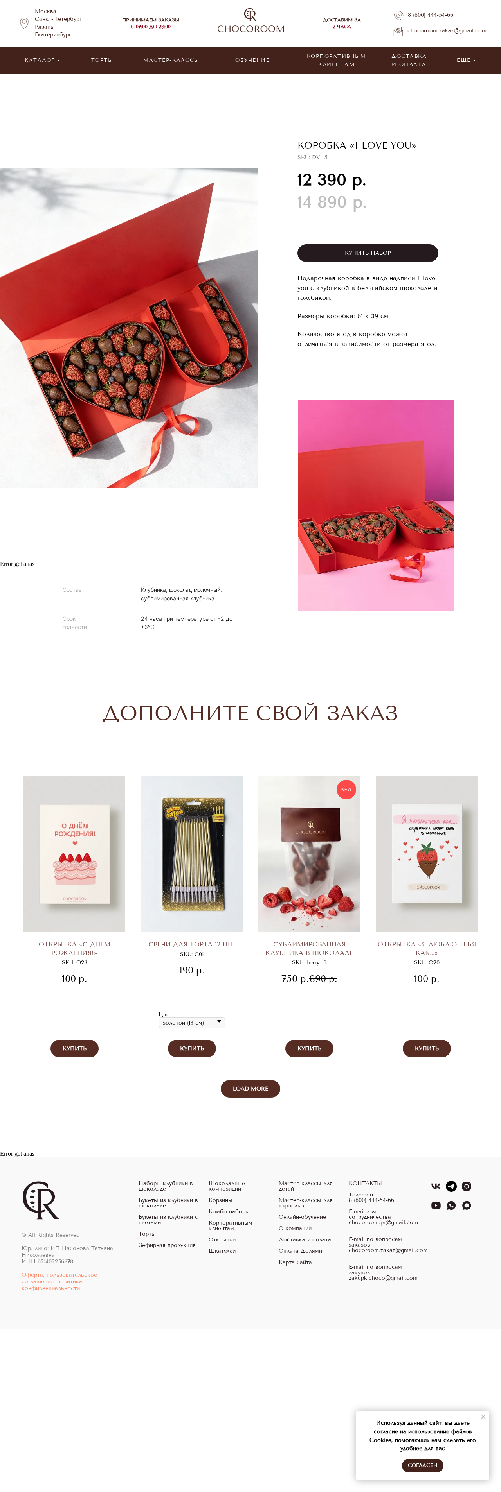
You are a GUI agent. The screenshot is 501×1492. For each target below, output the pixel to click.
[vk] (436, 1189)
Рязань (44, 26)
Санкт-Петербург (58, 19)
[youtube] (436, 1208)
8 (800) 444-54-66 (430, 15)
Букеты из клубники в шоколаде (168, 1203)
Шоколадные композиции (227, 1186)
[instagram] (466, 1189)
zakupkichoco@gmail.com (383, 1278)
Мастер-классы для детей (306, 1186)
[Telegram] (451, 1189)
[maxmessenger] (466, 1208)
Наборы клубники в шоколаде (166, 1186)
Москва (45, 11)
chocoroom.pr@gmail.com (383, 1222)
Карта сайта (295, 1262)
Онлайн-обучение (302, 1217)
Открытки (222, 1240)
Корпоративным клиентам (230, 1225)
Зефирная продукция (167, 1245)
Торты (147, 1234)
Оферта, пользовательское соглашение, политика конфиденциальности (59, 1281)
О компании (295, 1228)
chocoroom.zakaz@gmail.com (447, 30)
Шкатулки (222, 1251)
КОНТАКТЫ (365, 1183)
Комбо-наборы (229, 1211)
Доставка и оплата (305, 1240)
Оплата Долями (300, 1251)
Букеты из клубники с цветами (168, 1219)
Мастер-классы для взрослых (306, 1203)
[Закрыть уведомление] (483, 1417)
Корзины (220, 1200)
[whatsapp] (451, 1208)
